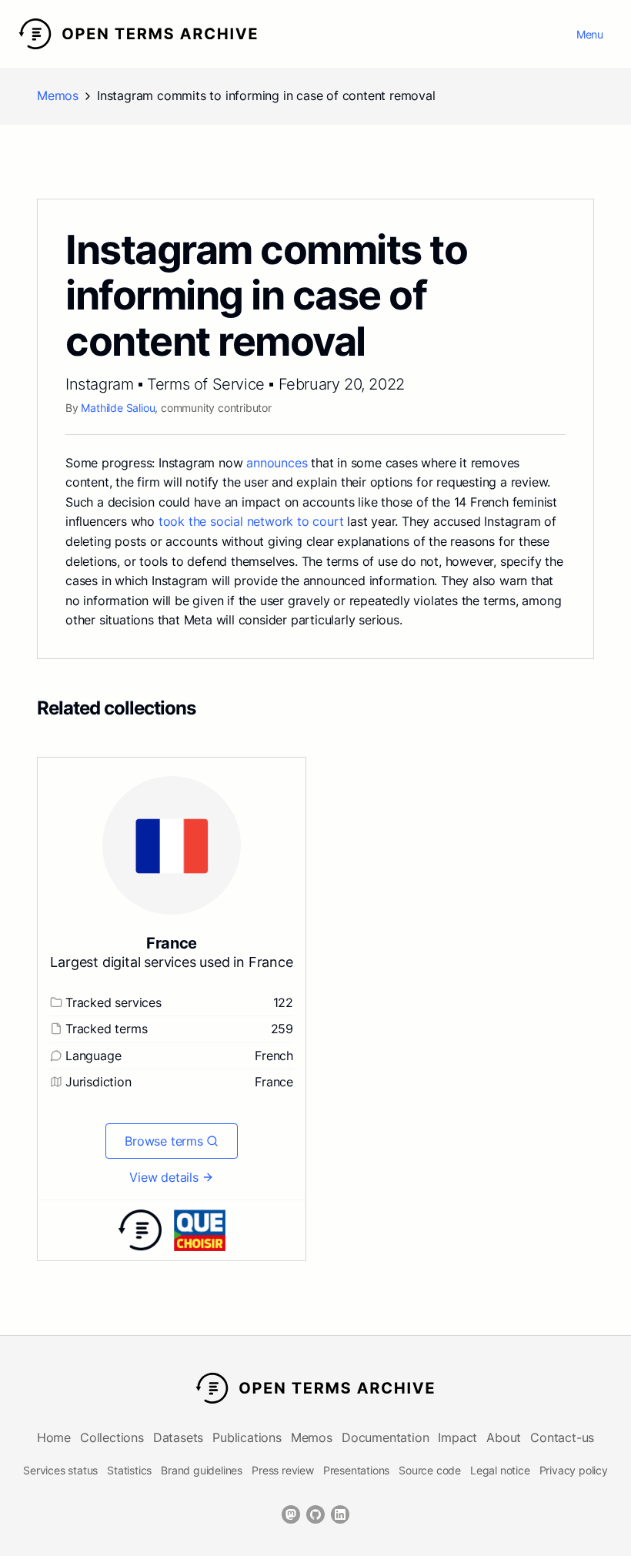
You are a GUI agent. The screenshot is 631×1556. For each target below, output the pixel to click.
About (503, 1437)
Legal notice (500, 1470)
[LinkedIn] (340, 1514)
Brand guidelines (201, 1470)
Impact (457, 1437)
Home (54, 1437)
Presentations (356, 1470)
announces (276, 462)
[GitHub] (315, 1514)
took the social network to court (251, 521)
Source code (430, 1470)
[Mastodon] (291, 1514)
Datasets (178, 1437)
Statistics (129, 1470)
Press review (283, 1470)
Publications (247, 1437)
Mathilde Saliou (118, 407)
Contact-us (562, 1437)
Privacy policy (573, 1470)
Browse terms (164, 1141)
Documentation (385, 1437)
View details (164, 1177)
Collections (112, 1437)
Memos (57, 95)
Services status (60, 1470)
